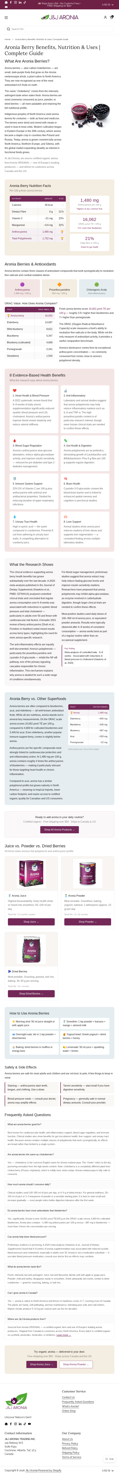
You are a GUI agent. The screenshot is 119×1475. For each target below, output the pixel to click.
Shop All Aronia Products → (59, 829)
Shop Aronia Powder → (76, 1364)
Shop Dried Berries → (31, 993)
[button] (111, 17)
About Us (67, 1439)
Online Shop (69, 1410)
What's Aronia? (70, 1406)
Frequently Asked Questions (78, 1401)
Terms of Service (71, 1457)
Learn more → (64, 1335)
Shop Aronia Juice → (41, 1364)
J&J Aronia (31, 1470)
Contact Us (68, 1397)
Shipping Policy (70, 1452)
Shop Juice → (31, 921)
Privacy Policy (70, 1443)
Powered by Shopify (49, 1470)
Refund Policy (70, 1448)
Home (8, 39)
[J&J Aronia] (59, 17)
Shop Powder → (88, 921)
